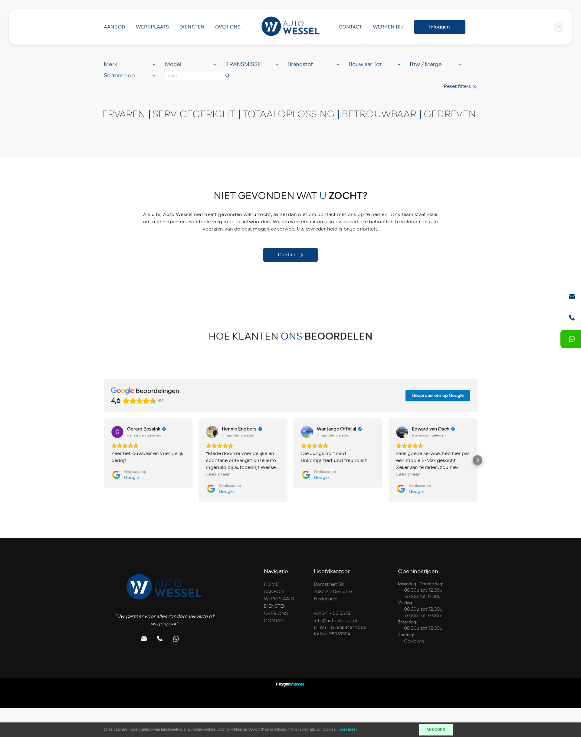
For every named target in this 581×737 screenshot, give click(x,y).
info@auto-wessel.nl (335, 620)
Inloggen (439, 27)
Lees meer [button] (218, 474)
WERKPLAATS (152, 27)
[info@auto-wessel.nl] (572, 296)
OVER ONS (228, 27)
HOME (271, 584)
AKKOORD (435, 730)
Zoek (173, 75)
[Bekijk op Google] (117, 432)
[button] (104, 460)
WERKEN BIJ (388, 27)
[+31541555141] (572, 339)
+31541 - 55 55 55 (333, 613)
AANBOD (114, 27)
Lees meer (348, 730)
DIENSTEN (192, 27)
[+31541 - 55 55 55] (572, 318)
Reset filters (458, 86)
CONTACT (350, 27)
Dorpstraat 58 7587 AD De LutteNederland (333, 591)
